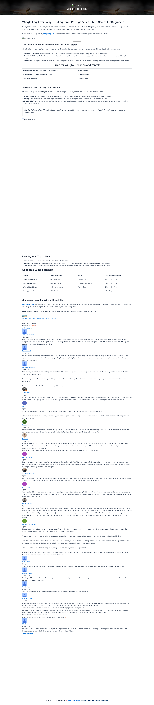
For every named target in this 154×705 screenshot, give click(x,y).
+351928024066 (74, 700)
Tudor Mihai (26, 392)
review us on (26, 328)
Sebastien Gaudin (28, 473)
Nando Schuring (27, 457)
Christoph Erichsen (28, 367)
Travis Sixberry (27, 587)
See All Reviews (27, 633)
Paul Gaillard (26, 351)
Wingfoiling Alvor (28, 304)
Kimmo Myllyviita (28, 503)
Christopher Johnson (29, 524)
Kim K (24, 624)
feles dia (25, 439)
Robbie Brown (27, 425)
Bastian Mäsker (27, 573)
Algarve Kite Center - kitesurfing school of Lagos (39, 318)
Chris (24, 406)
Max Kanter (26, 562)
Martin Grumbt (27, 598)
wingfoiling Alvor (49, 34)
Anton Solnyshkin (28, 335)
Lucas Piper (26, 487)
